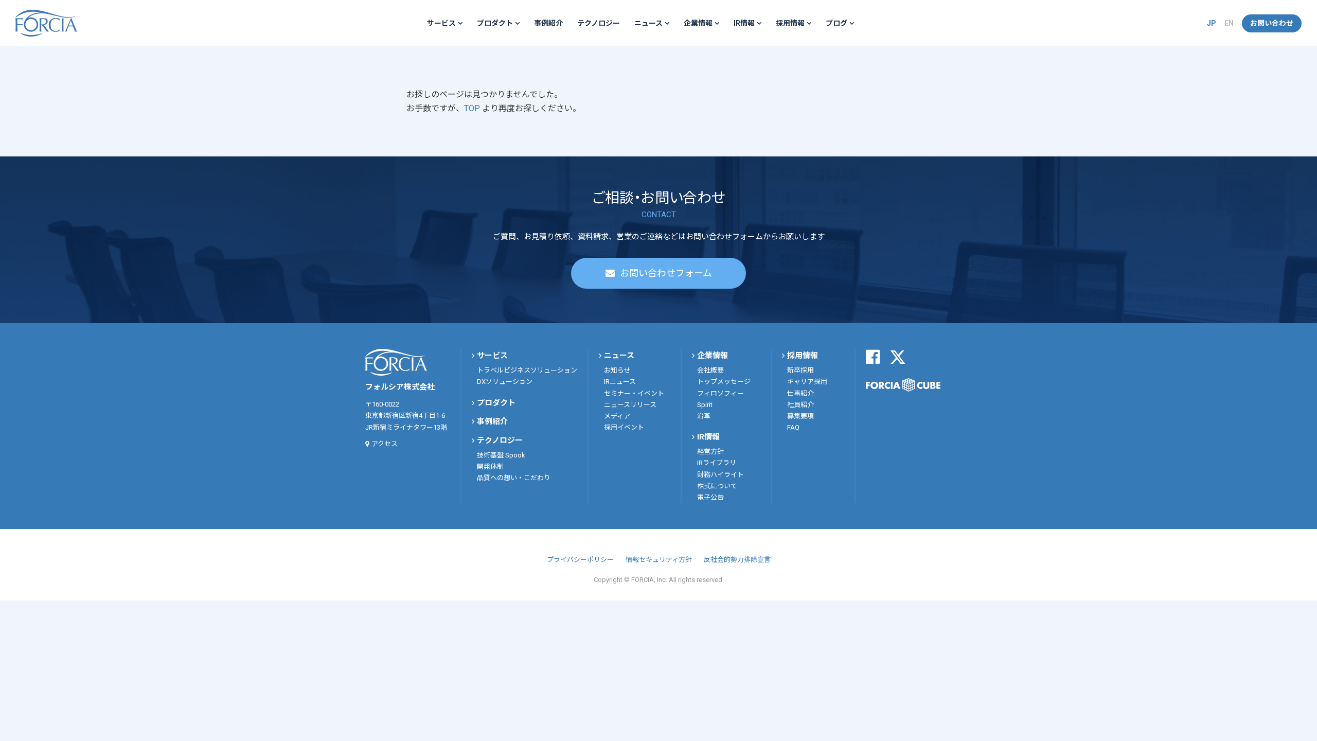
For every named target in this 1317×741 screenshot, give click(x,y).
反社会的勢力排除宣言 (737, 559)
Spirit (705, 405)
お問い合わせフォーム (666, 273)
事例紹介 (548, 23)
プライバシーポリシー (580, 559)
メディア (617, 416)
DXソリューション (504, 381)
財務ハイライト (720, 475)
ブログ (836, 23)
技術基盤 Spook (501, 455)
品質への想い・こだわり (513, 478)
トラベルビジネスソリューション (527, 370)
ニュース (648, 23)
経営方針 (710, 451)
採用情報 (790, 23)
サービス (441, 23)
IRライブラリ (716, 463)
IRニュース (620, 381)
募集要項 (800, 416)
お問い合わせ (1271, 23)
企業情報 (698, 23)
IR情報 (744, 23)
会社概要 (710, 370)
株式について (717, 486)
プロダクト (495, 23)
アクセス (384, 444)
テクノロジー (598, 23)
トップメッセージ (724, 381)
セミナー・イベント (634, 393)
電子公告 (710, 497)
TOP (473, 108)
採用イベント (624, 427)
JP (1211, 23)
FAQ (793, 427)
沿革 (703, 416)
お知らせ (617, 370)
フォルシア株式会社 (46, 23)
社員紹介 (800, 405)
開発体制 (490, 466)
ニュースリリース (630, 405)
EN (1229, 23)
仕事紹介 (800, 393)
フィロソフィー (720, 393)
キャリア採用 (807, 381)
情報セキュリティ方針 (659, 559)
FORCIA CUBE (903, 385)
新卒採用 (800, 370)
